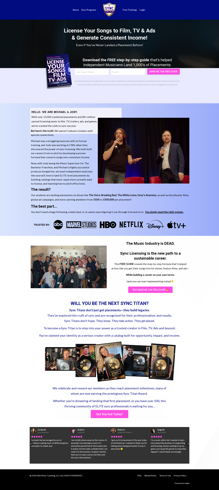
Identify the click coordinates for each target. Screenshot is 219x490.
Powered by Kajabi (182, 483)
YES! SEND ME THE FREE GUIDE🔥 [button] (150, 289)
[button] (31, 444)
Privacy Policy (180, 475)
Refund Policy (150, 475)
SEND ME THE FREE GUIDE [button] (164, 71)
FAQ (139, 475)
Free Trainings (130, 9)
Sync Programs (88, 9)
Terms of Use (165, 475)
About (76, 9)
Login (142, 9)
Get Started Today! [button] (109, 414)
